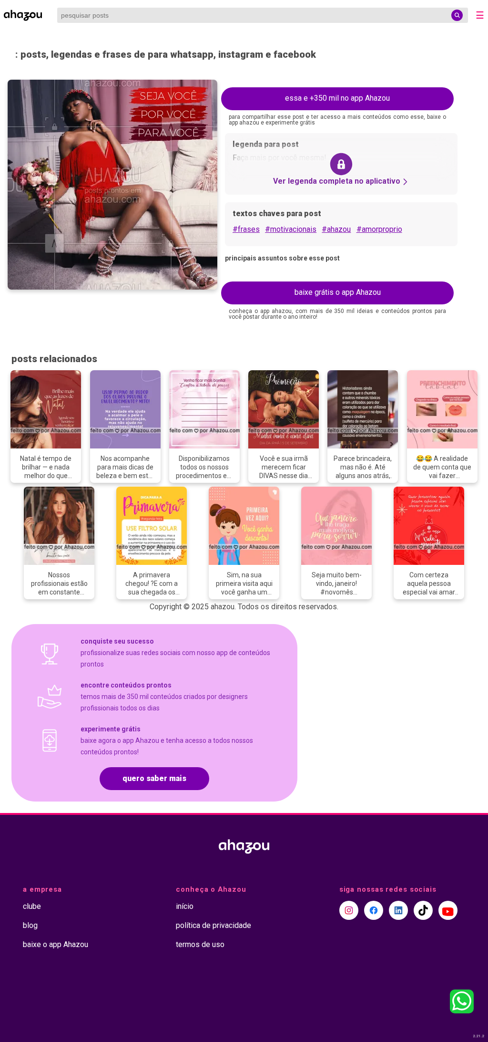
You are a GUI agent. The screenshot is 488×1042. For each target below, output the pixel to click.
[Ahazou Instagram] (348, 910)
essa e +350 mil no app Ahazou (337, 98)
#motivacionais (290, 229)
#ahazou (336, 229)
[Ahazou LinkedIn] (398, 910)
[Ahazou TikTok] (423, 910)
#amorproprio (379, 229)
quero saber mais (154, 778)
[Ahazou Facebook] (373, 910)
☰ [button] (480, 15)
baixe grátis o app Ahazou (338, 292)
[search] (457, 15)
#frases (246, 229)
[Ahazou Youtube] (448, 910)
